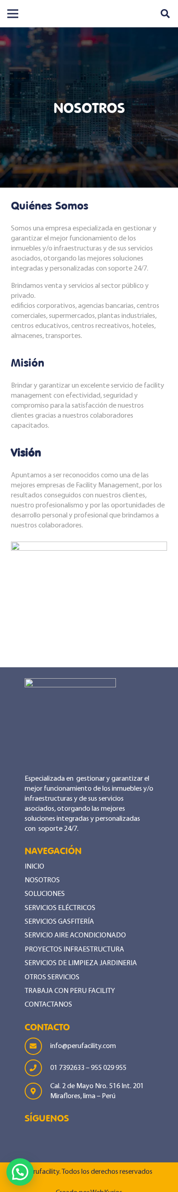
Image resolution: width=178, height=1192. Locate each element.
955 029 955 (108, 1068)
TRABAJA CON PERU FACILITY (70, 991)
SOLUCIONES (45, 894)
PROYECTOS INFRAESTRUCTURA (74, 949)
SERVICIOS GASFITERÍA (59, 922)
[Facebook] (33, 1139)
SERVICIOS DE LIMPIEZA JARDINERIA (81, 963)
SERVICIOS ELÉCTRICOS (60, 908)
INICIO (34, 866)
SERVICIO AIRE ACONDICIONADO (75, 935)
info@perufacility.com (83, 1046)
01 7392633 (68, 1068)
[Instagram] (59, 1140)
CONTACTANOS (48, 1004)
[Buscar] (165, 13)
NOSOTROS (42, 880)
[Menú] (12, 13)
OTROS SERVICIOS (52, 977)
